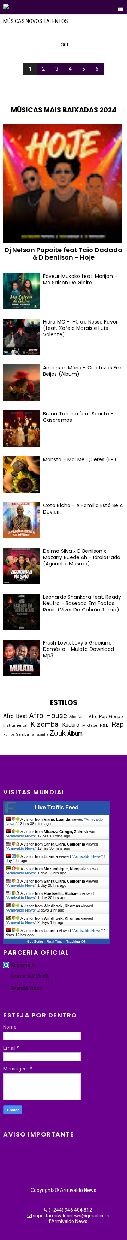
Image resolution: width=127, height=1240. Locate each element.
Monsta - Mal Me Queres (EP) (79, 459)
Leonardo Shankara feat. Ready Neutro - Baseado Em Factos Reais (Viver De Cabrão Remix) (82, 603)
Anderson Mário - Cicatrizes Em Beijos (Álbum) (82, 371)
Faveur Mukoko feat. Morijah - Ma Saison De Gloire (80, 279)
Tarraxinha (39, 734)
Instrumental (15, 725)
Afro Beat (15, 716)
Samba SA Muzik (30, 976)
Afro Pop (98, 716)
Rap (117, 724)
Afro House (48, 715)
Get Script (35, 941)
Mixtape (89, 725)
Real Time (55, 941)
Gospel (116, 716)
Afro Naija (78, 716)
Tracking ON (76, 941)
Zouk (57, 733)
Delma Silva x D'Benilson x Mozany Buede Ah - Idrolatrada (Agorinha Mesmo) (81, 557)
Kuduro (70, 725)
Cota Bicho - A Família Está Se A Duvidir (83, 508)
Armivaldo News (21, 836)
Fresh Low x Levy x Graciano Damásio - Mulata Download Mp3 (78, 649)
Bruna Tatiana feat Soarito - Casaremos (78, 416)
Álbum (75, 734)
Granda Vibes (26, 988)
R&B (104, 725)
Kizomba (44, 724)
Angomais (23, 965)
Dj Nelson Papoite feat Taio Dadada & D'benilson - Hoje (63, 253)
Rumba (9, 734)
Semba (22, 734)
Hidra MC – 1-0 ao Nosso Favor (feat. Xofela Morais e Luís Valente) (80, 328)
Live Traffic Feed (57, 808)
